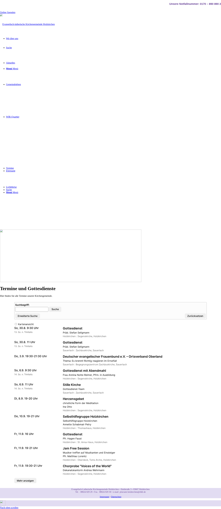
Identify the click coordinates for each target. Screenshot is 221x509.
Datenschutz (116, 497)
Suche (55, 309)
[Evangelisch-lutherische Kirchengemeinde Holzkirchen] (27, 24)
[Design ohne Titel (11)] (2, 505)
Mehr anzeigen (25, 480)
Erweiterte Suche (27, 315)
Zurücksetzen (195, 315)
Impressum (104, 497)
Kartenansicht (25, 324)
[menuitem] (113, 49)
